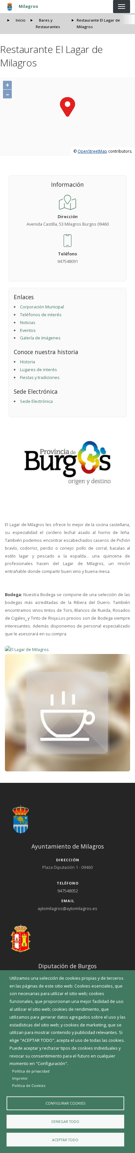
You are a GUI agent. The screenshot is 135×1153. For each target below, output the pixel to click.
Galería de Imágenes (40, 338)
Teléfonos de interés (41, 315)
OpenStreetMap (92, 151)
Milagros (28, 6)
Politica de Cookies (28, 1085)
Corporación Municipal (42, 307)
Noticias (27, 322)
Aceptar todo (65, 1139)
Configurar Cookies (65, 1103)
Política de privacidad (30, 1071)
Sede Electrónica (36, 401)
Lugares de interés (38, 369)
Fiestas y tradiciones (40, 377)
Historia (27, 362)
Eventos (28, 330)
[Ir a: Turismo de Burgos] (68, 462)
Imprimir (20, 1078)
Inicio (21, 20)
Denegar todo (65, 1121)
